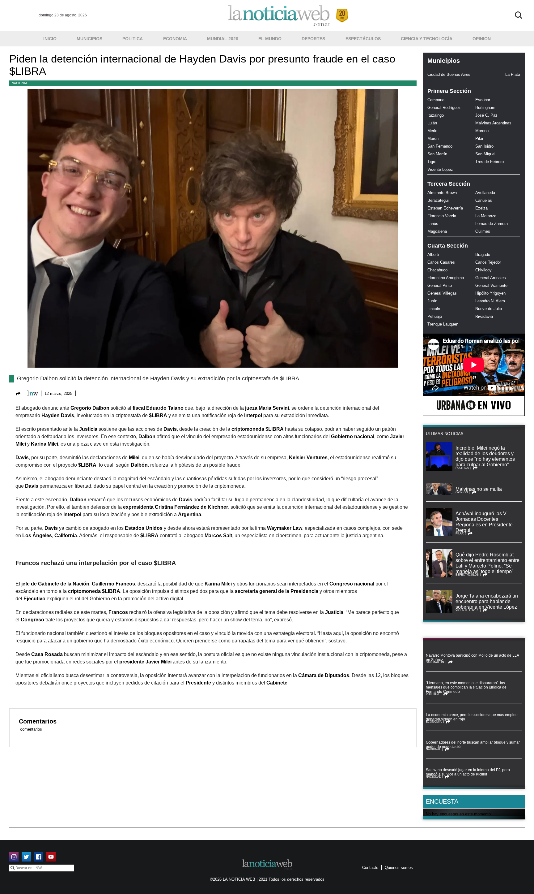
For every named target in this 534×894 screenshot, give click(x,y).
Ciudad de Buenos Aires (448, 74)
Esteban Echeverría (445, 208)
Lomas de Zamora (491, 223)
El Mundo (270, 38)
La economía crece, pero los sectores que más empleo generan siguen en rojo (472, 717)
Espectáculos (363, 38)
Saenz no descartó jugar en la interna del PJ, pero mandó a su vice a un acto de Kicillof (468, 772)
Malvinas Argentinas (493, 123)
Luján (432, 123)
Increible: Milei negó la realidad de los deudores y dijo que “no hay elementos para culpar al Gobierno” (485, 456)
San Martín (437, 154)
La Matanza (485, 216)
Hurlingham (485, 107)
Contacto (370, 867)
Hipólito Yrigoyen (490, 293)
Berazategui (438, 200)
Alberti (433, 254)
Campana (435, 99)
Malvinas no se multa (479, 489)
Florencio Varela (441, 216)
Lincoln (433, 308)
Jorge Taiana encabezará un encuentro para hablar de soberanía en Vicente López (487, 601)
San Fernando (439, 146)
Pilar (479, 138)
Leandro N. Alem (490, 301)
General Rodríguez (444, 107)
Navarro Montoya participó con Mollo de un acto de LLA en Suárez (472, 657)
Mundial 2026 (222, 38)
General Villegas (442, 293)
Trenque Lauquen (442, 324)
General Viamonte (491, 285)
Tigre (431, 161)
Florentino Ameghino (445, 277)
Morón (433, 138)
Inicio (50, 38)
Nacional (20, 83)
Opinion (482, 38)
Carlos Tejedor (488, 262)
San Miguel (485, 154)
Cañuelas (483, 200)
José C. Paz (486, 115)
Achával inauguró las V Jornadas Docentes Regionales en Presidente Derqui (484, 522)
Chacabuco (437, 270)
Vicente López (440, 169)
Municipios (89, 38)
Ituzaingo (435, 115)
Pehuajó (434, 316)
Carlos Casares (441, 262)
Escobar (482, 99)
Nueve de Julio (488, 308)
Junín (432, 301)
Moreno (482, 130)
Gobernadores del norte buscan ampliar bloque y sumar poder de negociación (473, 744)
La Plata (512, 74)
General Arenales (490, 277)
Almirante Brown (442, 192)
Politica (132, 38)
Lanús (432, 223)
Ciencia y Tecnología (426, 38)
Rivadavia (484, 316)
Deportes (313, 38)
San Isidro (484, 146)
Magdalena (437, 231)
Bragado (482, 254)
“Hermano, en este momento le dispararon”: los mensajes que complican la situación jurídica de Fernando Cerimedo (466, 687)
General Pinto (439, 285)
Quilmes (482, 231)
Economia (175, 38)
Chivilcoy (483, 270)
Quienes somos (399, 867)
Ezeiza (481, 208)
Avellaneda (485, 192)
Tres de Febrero (489, 161)
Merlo (432, 130)
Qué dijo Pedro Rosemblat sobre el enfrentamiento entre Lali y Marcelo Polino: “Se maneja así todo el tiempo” (487, 563)
